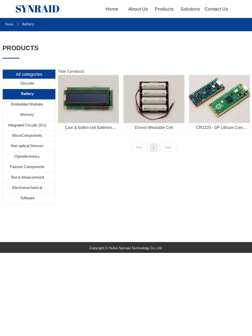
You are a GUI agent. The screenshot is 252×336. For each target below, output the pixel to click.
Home (9, 24)
